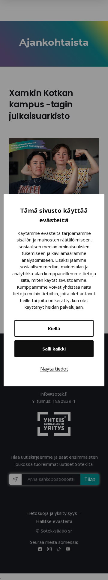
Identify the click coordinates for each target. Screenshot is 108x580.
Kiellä (54, 328)
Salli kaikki (54, 349)
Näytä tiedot (54, 368)
